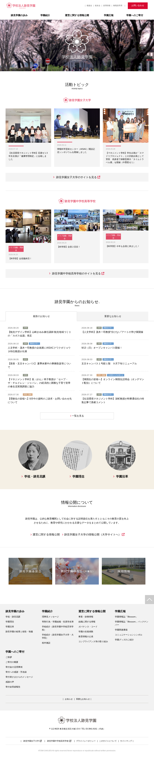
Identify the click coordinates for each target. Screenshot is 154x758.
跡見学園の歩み (19, 15)
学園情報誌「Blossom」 (126, 616)
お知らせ (69, 699)
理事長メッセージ (50, 616)
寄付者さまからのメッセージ (19, 677)
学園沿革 (10, 626)
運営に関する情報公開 (77, 15)
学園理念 (10, 621)
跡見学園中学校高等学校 (58, 741)
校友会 (97, 6)
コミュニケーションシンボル (128, 634)
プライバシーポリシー (86, 741)
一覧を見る (78, 416)
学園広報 (109, 15)
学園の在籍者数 (86, 631)
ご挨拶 (9, 657)
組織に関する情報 (87, 621)
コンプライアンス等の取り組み (93, 641)
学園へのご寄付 (134, 15)
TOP (149, 599)
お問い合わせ (137, 5)
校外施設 (46, 643)
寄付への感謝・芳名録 (16, 672)
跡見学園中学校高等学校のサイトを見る (76, 273)
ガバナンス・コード (88, 626)
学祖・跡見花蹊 (13, 616)
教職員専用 (117, 6)
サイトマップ (126, 741)
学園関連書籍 (121, 630)
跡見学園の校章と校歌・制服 (19, 631)
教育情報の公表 (86, 636)
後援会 (89, 6)
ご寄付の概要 (12, 662)
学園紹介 (45, 15)
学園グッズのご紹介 (124, 639)
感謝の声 (10, 682)
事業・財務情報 (86, 616)
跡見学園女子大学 (31, 741)
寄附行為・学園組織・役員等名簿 (58, 621)
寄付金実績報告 (13, 687)
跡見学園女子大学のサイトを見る (76, 177)
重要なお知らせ (83, 699)
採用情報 (106, 6)
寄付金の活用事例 (15, 667)
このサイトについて (108, 741)
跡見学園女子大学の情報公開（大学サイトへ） (92, 534)
